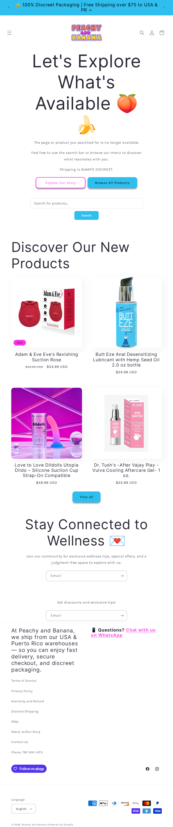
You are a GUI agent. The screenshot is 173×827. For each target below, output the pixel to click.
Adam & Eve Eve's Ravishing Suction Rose (46, 357)
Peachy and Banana (34, 824)
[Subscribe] (122, 576)
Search (86, 215)
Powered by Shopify (60, 824)
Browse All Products (112, 183)
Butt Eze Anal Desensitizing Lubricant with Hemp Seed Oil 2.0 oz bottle (126, 360)
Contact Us (19, 742)
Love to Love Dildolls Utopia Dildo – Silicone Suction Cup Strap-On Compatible (46, 470)
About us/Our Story (26, 732)
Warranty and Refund (27, 701)
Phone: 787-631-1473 (26, 752)
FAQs (14, 722)
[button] (9, 33)
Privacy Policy (22, 691)
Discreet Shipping (24, 711)
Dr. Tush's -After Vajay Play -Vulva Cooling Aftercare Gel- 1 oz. (126, 470)
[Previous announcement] (9, 7)
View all (86, 497)
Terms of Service (23, 681)
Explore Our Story (61, 183)
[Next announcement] (164, 7)
